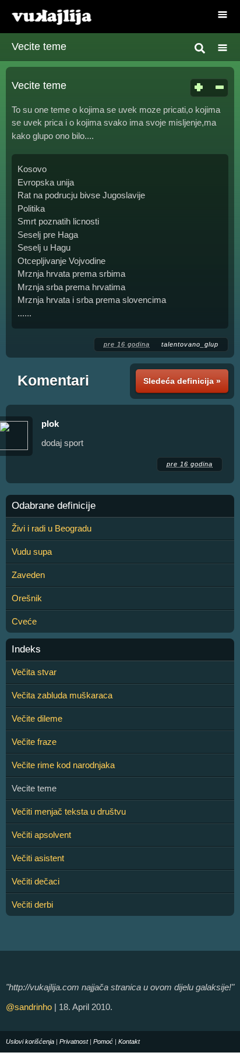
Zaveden (28, 575)
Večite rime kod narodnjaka (63, 765)
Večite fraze (34, 742)
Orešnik (27, 598)
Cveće (24, 621)
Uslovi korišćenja (30, 1041)
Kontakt (129, 1041)
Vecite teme (39, 46)
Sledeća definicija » (182, 381)
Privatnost (73, 1041)
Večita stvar (34, 672)
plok (50, 424)
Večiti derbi (32, 904)
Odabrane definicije (54, 506)
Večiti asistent (38, 858)
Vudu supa (32, 551)
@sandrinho (29, 1007)
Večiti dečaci (35, 881)
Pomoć (103, 1041)
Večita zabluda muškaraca (62, 695)
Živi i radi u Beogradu (51, 528)
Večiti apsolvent (41, 835)
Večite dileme (37, 718)
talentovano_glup (189, 344)
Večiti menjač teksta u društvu (69, 811)
